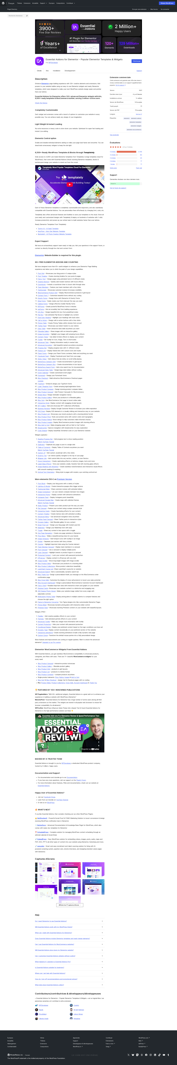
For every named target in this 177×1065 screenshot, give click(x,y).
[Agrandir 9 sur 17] (78, 899)
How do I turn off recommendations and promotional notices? (56, 979)
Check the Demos (41, 103)
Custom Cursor (43, 635)
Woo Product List (44, 414)
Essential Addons (44, 786)
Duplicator (41, 445)
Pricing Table (42, 323)
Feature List (42, 351)
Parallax (40, 616)
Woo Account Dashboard (46, 583)
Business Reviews (44, 408)
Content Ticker (43, 337)
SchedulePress (42, 832)
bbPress (142, 1043)
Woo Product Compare (45, 389)
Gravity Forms (42, 298)
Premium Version (64, 479)
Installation (56, 71)
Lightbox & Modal (44, 486)
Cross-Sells (69, 683)
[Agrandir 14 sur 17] (102, 882)
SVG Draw (41, 411)
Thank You (93, 683)
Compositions (44, 1046)
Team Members (43, 287)
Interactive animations (45, 633)
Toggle (40, 530)
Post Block (41, 483)
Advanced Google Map (46, 500)
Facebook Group (49, 797)
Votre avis (113, 168)
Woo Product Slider (44, 563)
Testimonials (42, 290)
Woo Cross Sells (43, 580)
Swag (108, 1046)
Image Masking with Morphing (48, 467)
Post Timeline (42, 276)
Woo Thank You (43, 574)
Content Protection (44, 624)
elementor (127, 118)
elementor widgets (136, 126)
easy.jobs (40, 846)
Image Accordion (43, 334)
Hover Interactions (44, 461)
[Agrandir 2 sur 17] (55, 876)
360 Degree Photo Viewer (47, 591)
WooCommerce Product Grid (47, 293)
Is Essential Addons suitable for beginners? (49, 967)
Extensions (43, 1043)
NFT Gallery (42, 406)
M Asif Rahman (79, 1010)
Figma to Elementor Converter (48, 602)
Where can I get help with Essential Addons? (50, 973)
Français (27, 1055)
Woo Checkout (43, 378)
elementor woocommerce (134, 129)
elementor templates (135, 122)
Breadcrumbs (42, 428)
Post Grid (41, 273)
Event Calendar (43, 373)
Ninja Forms (42, 301)
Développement (70, 71)
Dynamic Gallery (43, 522)
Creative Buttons (43, 282)
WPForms (41, 306)
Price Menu (41, 536)
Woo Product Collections (46, 566)
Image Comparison (44, 492)
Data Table (41, 329)
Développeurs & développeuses (83, 1043)
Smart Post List (43, 525)
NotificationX (42, 818)
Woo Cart (41, 400)
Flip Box (40, 315)
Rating (61, 677)
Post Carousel (42, 550)
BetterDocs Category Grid (47, 362)
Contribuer (109, 1038)
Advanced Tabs (43, 342)
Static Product (43, 506)
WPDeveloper (53, 63)
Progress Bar (42, 348)
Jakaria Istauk (43, 1019)
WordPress (50, 803)
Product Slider (46, 683)
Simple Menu (42, 395)
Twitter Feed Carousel (45, 519)
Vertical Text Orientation (46, 472)
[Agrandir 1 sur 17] (55, 865)
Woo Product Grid (44, 669)
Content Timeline (43, 514)
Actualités (10, 1041)
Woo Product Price (44, 417)
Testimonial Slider (44, 489)
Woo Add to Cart (44, 425)
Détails (39, 71)
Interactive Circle (43, 403)
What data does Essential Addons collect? (49, 985)
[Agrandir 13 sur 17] (102, 865)
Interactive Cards (44, 511)
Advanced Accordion (45, 345)
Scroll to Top (42, 456)
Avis (47, 71)
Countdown (42, 284)
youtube (40, 381)
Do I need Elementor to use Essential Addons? (51, 921)
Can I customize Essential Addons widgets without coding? (55, 956)
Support (139, 71)
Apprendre (76, 1038)
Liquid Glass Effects (44, 464)
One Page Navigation (45, 533)
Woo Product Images (45, 422)
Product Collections (58, 683)
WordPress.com (144, 1038)
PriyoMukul (42, 1014)
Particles (41, 619)
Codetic (76, 1005)
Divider (40, 541)
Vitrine (42, 1038)
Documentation (72, 777)
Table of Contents (44, 447)
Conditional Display (44, 627)
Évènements (109, 1041)
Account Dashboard (81, 683)
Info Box (41, 312)
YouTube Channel (62, 800)
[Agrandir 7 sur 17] (78, 865)
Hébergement (11, 1043)
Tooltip (40, 340)
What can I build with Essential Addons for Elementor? (53, 933)
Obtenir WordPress (167, 3)
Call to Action (42, 320)
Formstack (41, 375)
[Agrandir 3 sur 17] (55, 887)
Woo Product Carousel (45, 392)
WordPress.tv (78, 1046)
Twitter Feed (42, 326)
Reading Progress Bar (45, 439)
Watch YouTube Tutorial (46, 442)
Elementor (45, 83)
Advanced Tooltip (44, 622)
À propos (10, 1038)
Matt (141, 1041)
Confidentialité (11, 1046)
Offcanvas (41, 558)
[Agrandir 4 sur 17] (55, 904)
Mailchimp (41, 528)
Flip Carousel (42, 508)
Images (66, 677)
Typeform (41, 384)
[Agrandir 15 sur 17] (102, 899)
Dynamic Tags (42, 630)
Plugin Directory (12, 9)
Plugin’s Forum (81, 780)
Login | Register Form (45, 386)
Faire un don (110, 1043)
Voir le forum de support (118, 188)
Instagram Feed (43, 497)
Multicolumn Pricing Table (46, 597)
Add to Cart (75, 677)
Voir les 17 (139, 114)
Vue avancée (114, 135)
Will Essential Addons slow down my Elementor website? (54, 950)
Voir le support (120, 85)
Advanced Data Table (45, 370)
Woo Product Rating (45, 420)
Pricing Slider (42, 605)
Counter (40, 544)
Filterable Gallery (43, 331)
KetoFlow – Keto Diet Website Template (51, 231)
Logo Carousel (43, 552)
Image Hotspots (43, 539)
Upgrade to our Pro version (51, 642)
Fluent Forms (42, 353)
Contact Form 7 (43, 295)
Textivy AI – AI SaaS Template (48, 229)
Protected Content (44, 555)
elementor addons (136, 118)
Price (56, 677)
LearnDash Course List (45, 569)
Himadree (77, 1019)
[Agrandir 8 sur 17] (78, 882)
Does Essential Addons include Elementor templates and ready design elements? (62, 938)
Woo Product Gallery (45, 397)
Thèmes (42, 1041)
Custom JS (41, 453)
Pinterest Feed (43, 608)
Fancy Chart (42, 585)
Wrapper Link (42, 458)
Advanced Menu (43, 517)
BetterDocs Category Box (47, 364)
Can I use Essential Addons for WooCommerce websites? (54, 944)
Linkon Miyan (78, 1014)
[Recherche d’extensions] (27, 16)
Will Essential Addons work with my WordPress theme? (53, 927)
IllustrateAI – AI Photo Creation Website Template (54, 234)
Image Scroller (42, 561)
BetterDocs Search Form (46, 367)
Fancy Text (42, 279)
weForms (41, 309)
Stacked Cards (43, 588)
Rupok (41, 1010)
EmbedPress (41, 839)
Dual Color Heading (44, 317)
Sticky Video (42, 359)
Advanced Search (44, 572)
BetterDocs (41, 825)
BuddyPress (143, 1046)
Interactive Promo (44, 495)
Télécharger (137, 61)
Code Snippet (42, 431)
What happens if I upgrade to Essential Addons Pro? (53, 962)
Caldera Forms (43, 304)
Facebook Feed (43, 356)
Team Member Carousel (46, 547)
